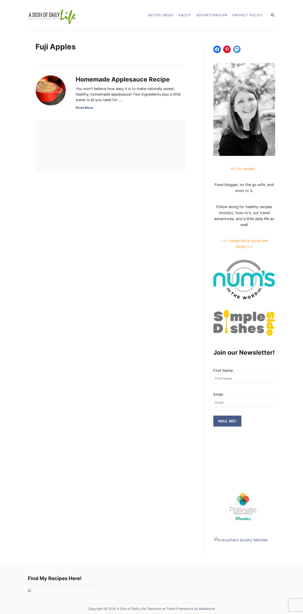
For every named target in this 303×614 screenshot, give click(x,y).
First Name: (223, 370)
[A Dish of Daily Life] (73, 15)
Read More (84, 107)
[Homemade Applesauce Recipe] (51, 90)
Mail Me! (227, 421)
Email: (218, 394)
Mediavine (207, 609)
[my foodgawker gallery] (29, 590)
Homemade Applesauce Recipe (123, 79)
